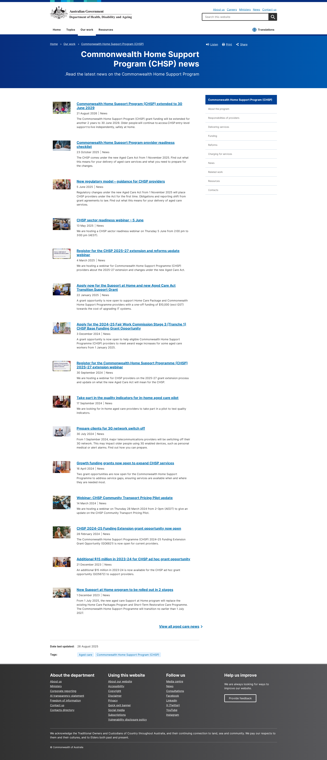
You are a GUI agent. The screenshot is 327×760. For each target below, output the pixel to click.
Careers (232, 9)
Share (243, 44)
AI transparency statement (67, 695)
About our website (120, 681)
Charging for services (220, 153)
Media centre (174, 681)
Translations (266, 29)
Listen (214, 44)
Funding (212, 135)
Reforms (212, 144)
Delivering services (218, 126)
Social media (116, 710)
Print (229, 44)
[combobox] (235, 17)
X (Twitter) (173, 705)
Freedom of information (65, 700)
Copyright (114, 691)
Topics (70, 29)
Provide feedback (240, 698)
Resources (106, 29)
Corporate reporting (63, 691)
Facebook (172, 695)
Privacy (113, 700)
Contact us (269, 9)
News (256, 9)
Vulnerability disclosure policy (127, 719)
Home (57, 29)
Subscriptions (117, 714)
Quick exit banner (119, 705)
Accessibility (116, 686)
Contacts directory (62, 710)
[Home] (91, 12)
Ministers (245, 9)
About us (219, 9)
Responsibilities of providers (223, 117)
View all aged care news (179, 626)
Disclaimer (115, 695)
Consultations (175, 691)
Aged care (85, 654)
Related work (215, 171)
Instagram (172, 714)
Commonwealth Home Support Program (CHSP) (112, 44)
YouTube (171, 710)
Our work (87, 29)
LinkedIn (171, 700)
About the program (218, 108)
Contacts (213, 190)
